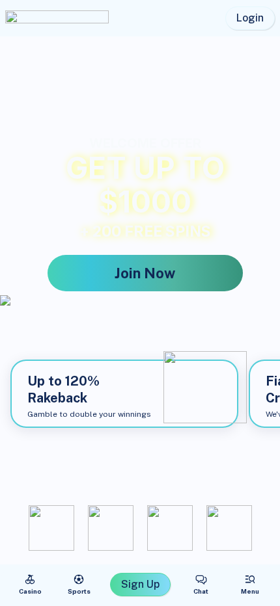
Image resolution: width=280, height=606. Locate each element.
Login (250, 18)
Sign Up (140, 584)
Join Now (145, 273)
